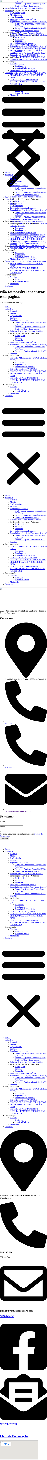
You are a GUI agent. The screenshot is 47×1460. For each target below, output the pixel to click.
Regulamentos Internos (19, 186)
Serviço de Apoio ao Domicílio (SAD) (30, 4)
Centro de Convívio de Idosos (27, 6)
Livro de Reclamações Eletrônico (23, 19)
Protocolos (19, 17)
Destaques (19, 279)
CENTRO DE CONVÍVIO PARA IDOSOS (28, 48)
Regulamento (20, 41)
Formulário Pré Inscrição (25, 44)
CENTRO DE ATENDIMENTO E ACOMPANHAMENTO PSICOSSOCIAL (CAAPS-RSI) (27, 270)
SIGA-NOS (7, 1316)
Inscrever (4, 838)
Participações (20, 13)
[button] (23, 122)
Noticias (13, 277)
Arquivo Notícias (22, 281)
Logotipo (13, 30)
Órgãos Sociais (16, 181)
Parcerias (18, 15)
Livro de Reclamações (14, 1436)
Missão (13, 179)
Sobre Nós (9, 175)
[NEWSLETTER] (23, 1419)
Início (7, 172)
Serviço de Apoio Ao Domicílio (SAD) (30, 28)
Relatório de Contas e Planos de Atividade (26, 8)
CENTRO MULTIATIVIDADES (23, 46)
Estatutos (13, 183)
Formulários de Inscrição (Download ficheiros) (28, 21)
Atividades (19, 39)
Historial (13, 177)
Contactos (9, 286)
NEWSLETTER (8, 1424)
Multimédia (14, 284)
